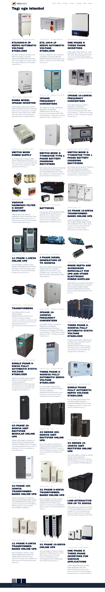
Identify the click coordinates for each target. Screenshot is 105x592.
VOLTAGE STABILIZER (29, 39)
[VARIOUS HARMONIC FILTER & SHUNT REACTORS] (25, 184)
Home (54, 3)
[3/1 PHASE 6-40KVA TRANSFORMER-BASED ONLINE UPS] (52, 471)
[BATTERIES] (52, 191)
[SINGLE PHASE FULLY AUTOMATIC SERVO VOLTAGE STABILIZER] (80, 369)
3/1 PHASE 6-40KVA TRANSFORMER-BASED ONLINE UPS (52, 492)
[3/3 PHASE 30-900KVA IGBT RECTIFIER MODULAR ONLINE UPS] (25, 407)
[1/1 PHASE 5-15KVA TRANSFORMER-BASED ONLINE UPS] (25, 525)
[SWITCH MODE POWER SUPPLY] (25, 134)
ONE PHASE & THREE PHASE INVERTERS (76, 45)
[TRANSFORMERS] (25, 290)
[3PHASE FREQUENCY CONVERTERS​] (52, 80)
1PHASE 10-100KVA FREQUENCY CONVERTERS (80, 98)
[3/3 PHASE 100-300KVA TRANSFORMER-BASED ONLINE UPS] (25, 467)
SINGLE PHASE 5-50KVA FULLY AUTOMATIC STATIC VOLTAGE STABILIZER (24, 369)
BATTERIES (47, 208)
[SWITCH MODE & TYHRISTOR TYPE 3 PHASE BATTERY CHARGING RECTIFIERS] (52, 135)
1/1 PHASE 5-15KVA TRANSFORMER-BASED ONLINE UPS (24, 546)
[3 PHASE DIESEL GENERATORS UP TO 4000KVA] (52, 239)
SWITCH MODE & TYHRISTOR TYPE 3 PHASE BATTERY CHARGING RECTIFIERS (52, 158)
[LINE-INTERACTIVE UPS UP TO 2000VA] (80, 482)
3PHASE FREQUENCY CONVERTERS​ (48, 101)
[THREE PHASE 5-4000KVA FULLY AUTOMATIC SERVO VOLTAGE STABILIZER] (52, 353)
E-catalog (79, 3)
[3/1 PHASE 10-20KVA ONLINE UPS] (52, 526)
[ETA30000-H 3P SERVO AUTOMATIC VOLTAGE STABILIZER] (25, 24)
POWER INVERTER (83, 39)
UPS (79, 207)
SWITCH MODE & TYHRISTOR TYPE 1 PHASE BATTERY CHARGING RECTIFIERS (80, 158)
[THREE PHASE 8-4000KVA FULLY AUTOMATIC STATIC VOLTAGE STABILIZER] (80, 308)
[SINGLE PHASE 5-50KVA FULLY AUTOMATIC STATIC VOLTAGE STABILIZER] (25, 345)
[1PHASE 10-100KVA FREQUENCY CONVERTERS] (80, 77)
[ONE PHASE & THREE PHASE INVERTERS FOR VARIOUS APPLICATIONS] (80, 532)
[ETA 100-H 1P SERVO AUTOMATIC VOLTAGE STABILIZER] (52, 24)
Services (72, 3)
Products (65, 3)
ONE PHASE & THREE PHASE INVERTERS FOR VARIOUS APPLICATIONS (78, 556)
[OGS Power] (19, 3)
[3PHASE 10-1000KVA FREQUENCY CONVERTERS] (52, 294)
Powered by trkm (26, 585)
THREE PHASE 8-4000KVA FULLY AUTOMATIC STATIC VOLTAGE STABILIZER (80, 330)
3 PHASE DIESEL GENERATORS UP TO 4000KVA (50, 260)
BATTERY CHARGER (28, 149)
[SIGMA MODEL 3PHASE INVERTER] (25, 82)
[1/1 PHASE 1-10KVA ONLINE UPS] (25, 240)
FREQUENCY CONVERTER (57, 95)
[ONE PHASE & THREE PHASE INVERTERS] (80, 24)
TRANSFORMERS (22, 308)
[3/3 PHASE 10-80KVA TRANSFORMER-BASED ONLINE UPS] (80, 192)
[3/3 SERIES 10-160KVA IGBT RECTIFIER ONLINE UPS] (80, 425)
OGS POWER (16, 585)
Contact (90, 3)
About (59, 3)
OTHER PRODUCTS (28, 199)
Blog (85, 3)
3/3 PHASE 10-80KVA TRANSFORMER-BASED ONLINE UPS (80, 213)
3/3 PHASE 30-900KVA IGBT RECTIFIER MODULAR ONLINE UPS (23, 431)
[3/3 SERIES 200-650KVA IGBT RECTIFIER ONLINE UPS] (52, 414)
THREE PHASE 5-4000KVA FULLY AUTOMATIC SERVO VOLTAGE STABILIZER (52, 377)
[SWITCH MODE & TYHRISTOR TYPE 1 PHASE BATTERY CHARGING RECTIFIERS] (80, 134)
